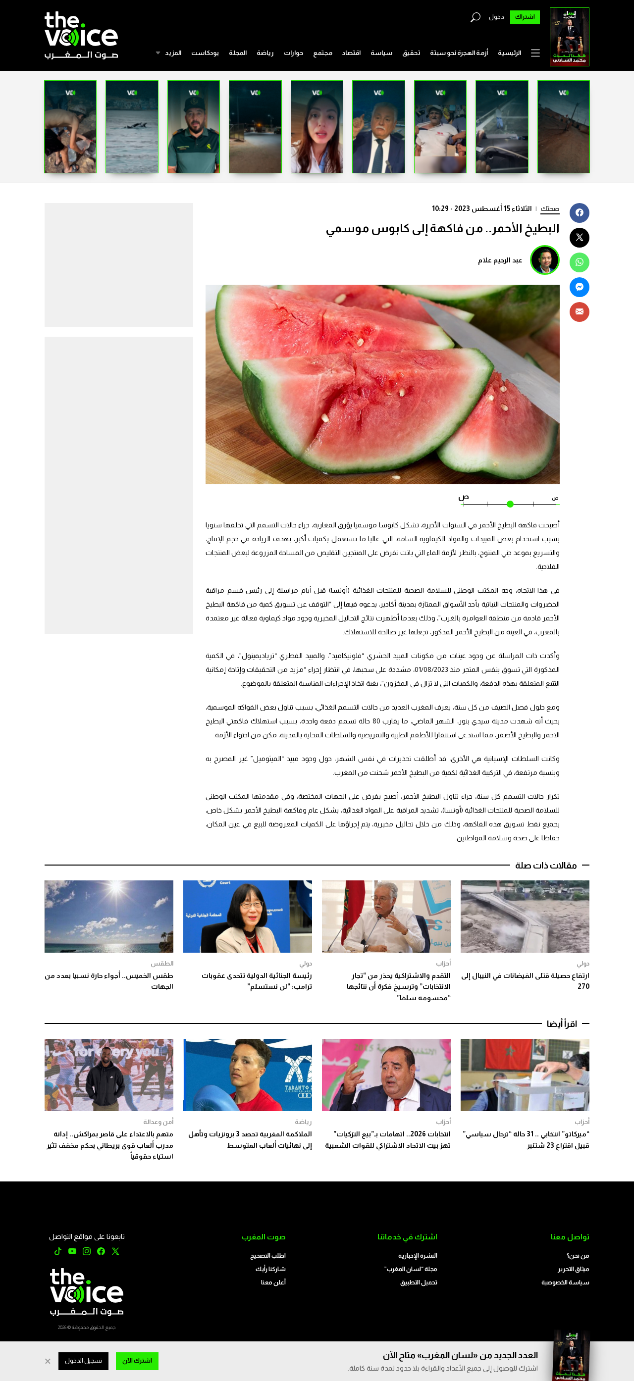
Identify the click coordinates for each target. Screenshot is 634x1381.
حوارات (293, 52)
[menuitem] (509, 53)
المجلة (238, 52)
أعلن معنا (273, 1282)
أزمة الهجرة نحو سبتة (459, 52)
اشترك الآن (137, 1360)
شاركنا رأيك (271, 1269)
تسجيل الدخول (83, 1360)
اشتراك (525, 16)
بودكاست (205, 52)
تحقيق (411, 52)
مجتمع (322, 52)
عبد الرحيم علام (500, 260)
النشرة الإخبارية (417, 1255)
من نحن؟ (578, 1255)
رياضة (265, 52)
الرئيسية (509, 52)
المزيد (173, 52)
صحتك (550, 208)
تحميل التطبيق (418, 1282)
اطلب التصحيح (268, 1255)
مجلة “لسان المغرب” (410, 1269)
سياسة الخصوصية (565, 1282)
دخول (496, 16)
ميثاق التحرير (573, 1269)
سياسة (381, 52)
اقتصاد (351, 52)
